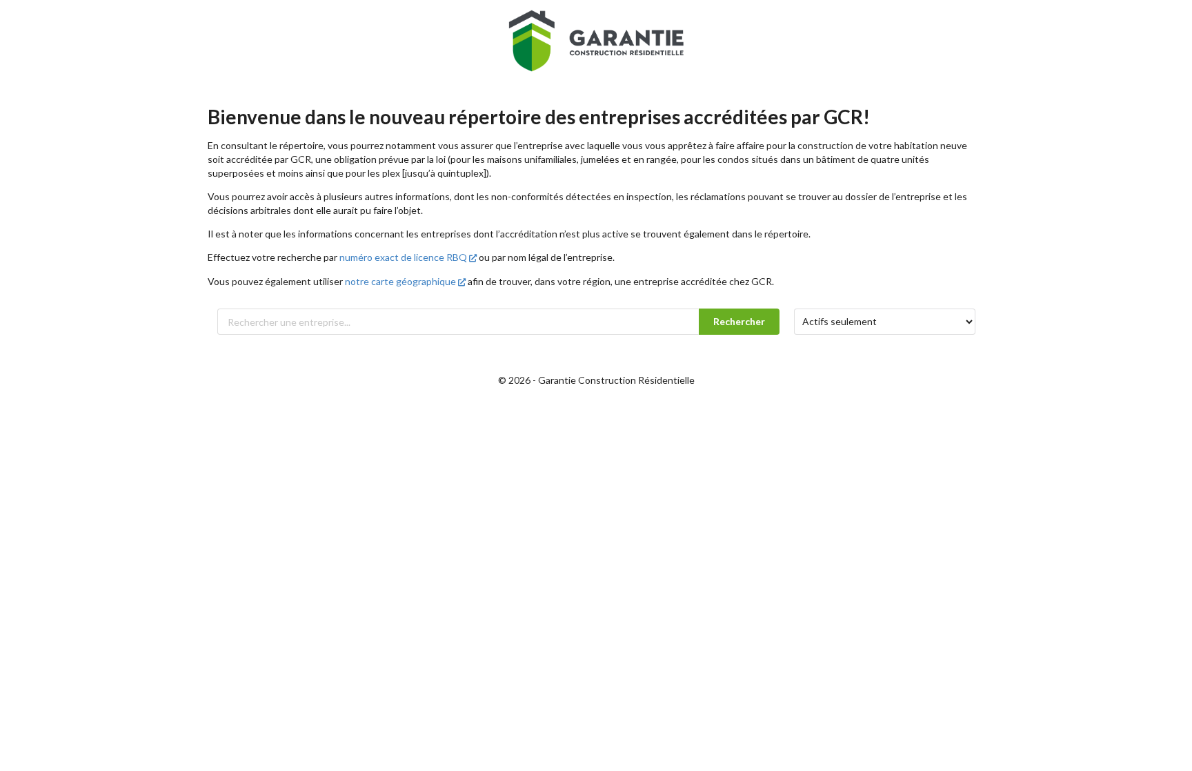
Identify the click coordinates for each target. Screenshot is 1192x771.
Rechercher (739, 321)
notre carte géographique (400, 281)
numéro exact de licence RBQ (403, 257)
